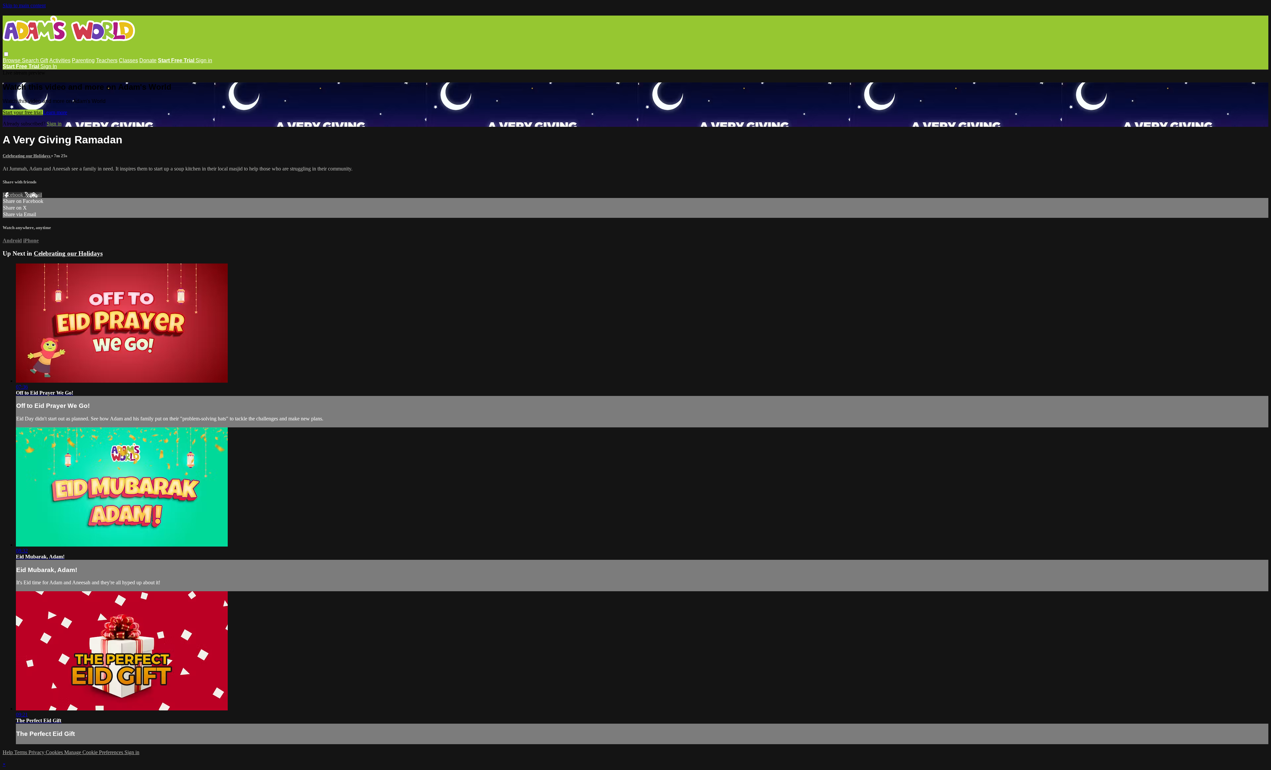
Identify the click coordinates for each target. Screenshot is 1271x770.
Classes (128, 60)
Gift (44, 60)
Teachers (107, 60)
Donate (148, 60)
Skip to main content (24, 5)
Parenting (83, 60)
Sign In (48, 66)
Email (36, 195)
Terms (21, 752)
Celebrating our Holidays (27, 155)
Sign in (204, 60)
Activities (60, 60)
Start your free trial (23, 112)
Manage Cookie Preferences (94, 752)
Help (8, 752)
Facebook (13, 195)
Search (31, 60)
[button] (6, 54)
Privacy (37, 752)
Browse (12, 60)
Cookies (55, 752)
